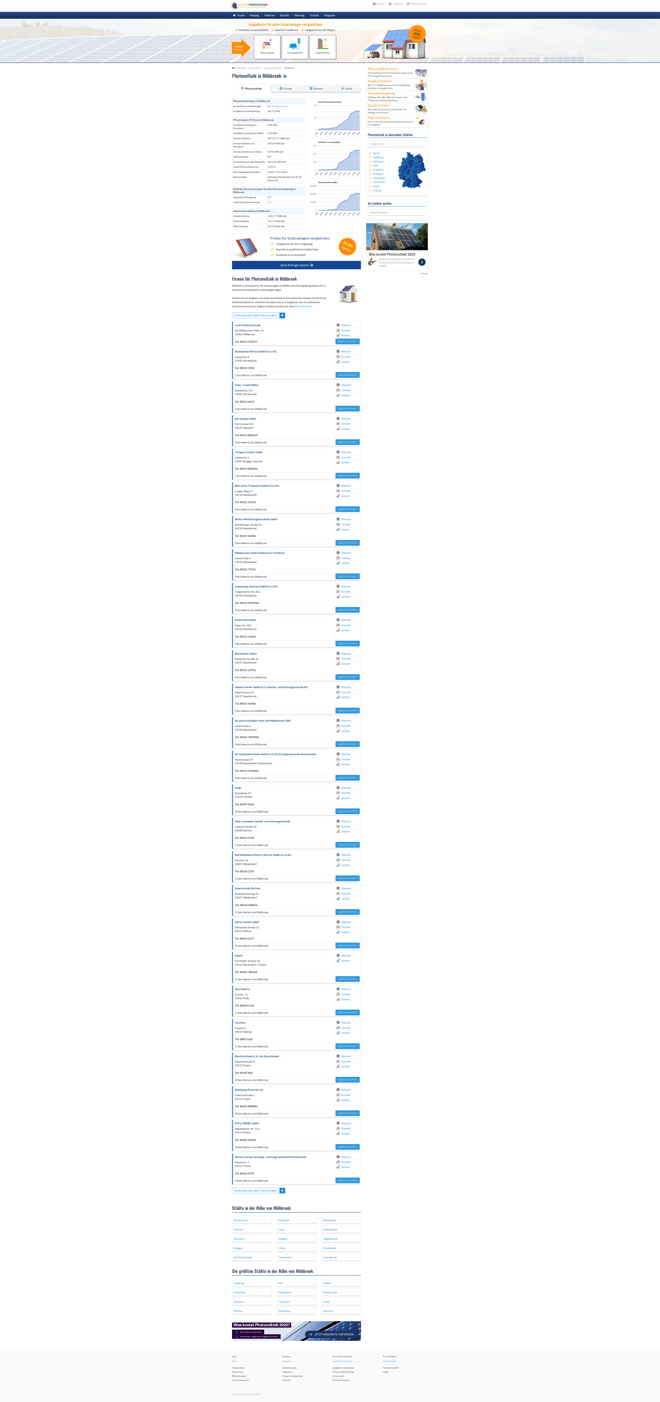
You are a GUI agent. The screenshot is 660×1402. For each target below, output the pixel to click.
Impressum (237, 1372)
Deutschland (255, 68)
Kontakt (346, 330)
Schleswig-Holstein (272, 68)
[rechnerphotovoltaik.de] (250, 5)
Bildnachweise (239, 1376)
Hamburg (378, 157)
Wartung (299, 15)
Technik (314, 15)
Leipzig (377, 190)
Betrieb (284, 15)
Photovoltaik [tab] (253, 88)
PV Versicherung (341, 1380)
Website (346, 325)
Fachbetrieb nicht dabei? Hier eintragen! (255, 315)
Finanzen (269, 15)
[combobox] (397, 144)
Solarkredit (338, 1376)
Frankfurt (378, 169)
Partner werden (418, 3)
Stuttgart (378, 173)
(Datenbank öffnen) (279, 106)
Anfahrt (345, 335)
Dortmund (379, 182)
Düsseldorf (379, 177)
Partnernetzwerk (240, 1380)
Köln (375, 165)
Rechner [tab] (318, 88)
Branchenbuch (289, 1367)
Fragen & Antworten (292, 1376)
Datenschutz (238, 1367)
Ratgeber (329, 15)
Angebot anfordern (348, 341)
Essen (376, 186)
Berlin (376, 153)
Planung (254, 15)
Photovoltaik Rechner (343, 1372)
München (378, 161)
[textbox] (397, 144)
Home (240, 15)
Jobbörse (397, 3)
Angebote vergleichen (343, 1367)
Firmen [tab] (287, 88)
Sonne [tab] (348, 88)
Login (385, 1372)
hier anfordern (303, 306)
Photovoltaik (240, 68)
